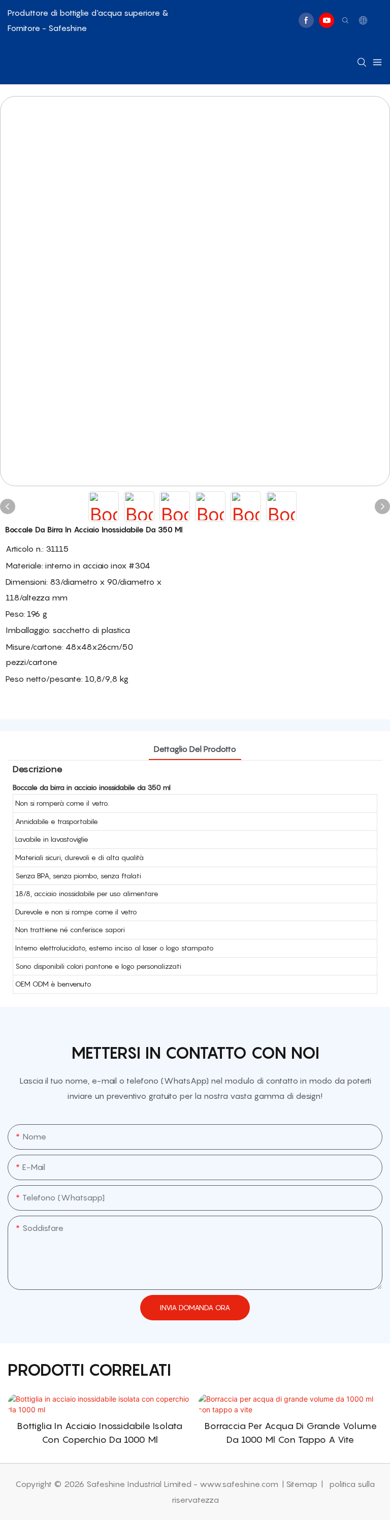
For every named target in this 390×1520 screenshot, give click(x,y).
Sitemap (302, 1484)
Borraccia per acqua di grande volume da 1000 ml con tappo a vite (290, 1432)
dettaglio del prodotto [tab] (195, 749)
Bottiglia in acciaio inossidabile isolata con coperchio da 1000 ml (99, 1432)
